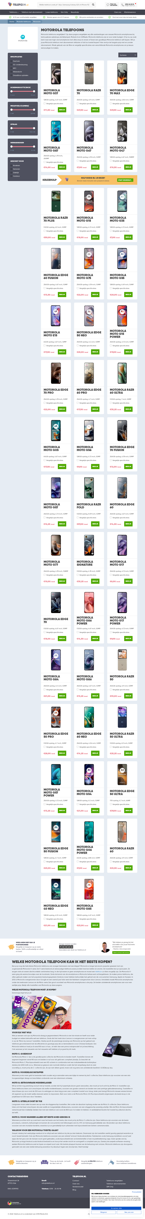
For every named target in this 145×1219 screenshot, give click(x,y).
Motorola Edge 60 (122, 506)
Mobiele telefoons (24, 22)
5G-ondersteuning (20, 65)
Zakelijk (16, 173)
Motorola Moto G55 (118, 277)
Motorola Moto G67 (85, 149)
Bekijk (62, 110)
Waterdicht (17, 72)
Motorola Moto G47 (118, 149)
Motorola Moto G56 (85, 449)
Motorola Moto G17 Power (118, 620)
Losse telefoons (52, 12)
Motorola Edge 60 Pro (89, 391)
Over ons (117, 12)
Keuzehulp (75, 12)
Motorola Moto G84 (52, 678)
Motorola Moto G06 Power (85, 849)
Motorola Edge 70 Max (122, 92)
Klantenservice (130, 12)
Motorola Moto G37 (52, 92)
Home (11, 22)
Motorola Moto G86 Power (85, 620)
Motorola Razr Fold (89, 506)
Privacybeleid (136, 1192)
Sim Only (64, 12)
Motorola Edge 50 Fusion (56, 850)
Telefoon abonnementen (116, 1184)
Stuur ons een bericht (113, 4)
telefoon (98, 972)
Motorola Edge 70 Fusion (122, 449)
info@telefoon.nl (48, 1183)
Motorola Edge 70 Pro (56, 391)
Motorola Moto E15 (52, 334)
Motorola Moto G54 (85, 793)
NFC (14, 68)
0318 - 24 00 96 (55, 1189)
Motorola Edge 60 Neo (89, 735)
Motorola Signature (85, 563)
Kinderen (16, 165)
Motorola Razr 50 (122, 678)
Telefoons (13, 12)
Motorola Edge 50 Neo (89, 334)
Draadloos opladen (20, 75)
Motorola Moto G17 (118, 563)
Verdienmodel (77, 1187)
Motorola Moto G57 (52, 506)
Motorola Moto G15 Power (118, 333)
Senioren (16, 169)
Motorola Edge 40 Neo (56, 907)
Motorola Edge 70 (56, 621)
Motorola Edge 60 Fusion (56, 277)
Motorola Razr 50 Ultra (122, 735)
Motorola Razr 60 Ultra (122, 391)
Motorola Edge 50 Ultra (122, 793)
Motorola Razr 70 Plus (56, 219)
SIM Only (109, 1187)
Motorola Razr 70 (89, 92)
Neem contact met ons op (121, 952)
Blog (74, 1190)
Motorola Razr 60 (122, 850)
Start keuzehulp (124, 180)
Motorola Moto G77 (52, 563)
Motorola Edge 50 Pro (56, 735)
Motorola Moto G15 (85, 219)
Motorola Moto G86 (85, 678)
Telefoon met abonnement (32, 12)
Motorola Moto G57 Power (52, 792)
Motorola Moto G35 (118, 219)
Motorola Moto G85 (85, 907)
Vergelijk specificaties (54, 104)
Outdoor (16, 176)
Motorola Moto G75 (85, 277)
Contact (75, 1181)
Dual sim (16, 61)
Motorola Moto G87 (52, 149)
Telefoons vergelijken (114, 1181)
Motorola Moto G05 (52, 449)
